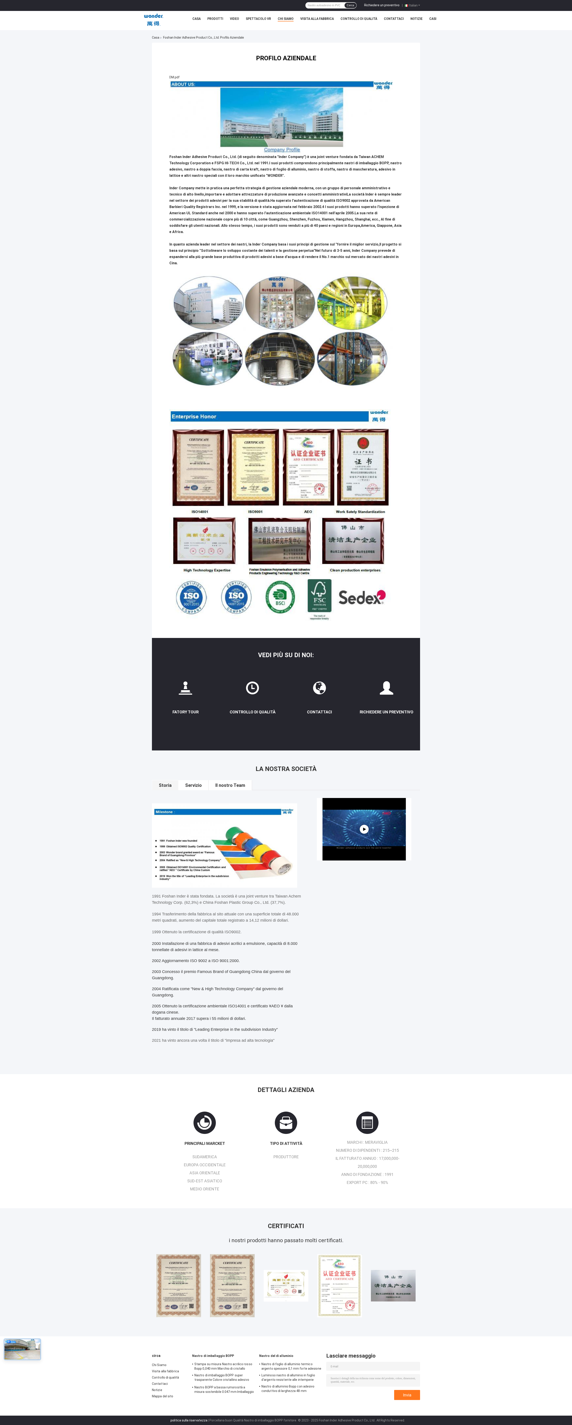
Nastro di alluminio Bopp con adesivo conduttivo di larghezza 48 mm (288, 1389)
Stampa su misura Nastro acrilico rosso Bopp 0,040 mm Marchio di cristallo (223, 1366)
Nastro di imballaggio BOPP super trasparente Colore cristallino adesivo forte (221, 1378)
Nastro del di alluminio (276, 1356)
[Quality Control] (252, 690)
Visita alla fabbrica (317, 19)
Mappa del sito (162, 1396)
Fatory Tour (185, 712)
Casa (196, 19)
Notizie (416, 19)
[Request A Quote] (386, 690)
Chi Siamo (286, 19)
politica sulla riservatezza (188, 1420)
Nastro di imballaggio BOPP (213, 1356)
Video (234, 19)
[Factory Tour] (185, 690)
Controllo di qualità (359, 19)
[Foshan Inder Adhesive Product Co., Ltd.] (153, 20)
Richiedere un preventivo (382, 5)
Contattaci (394, 19)
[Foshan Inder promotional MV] (364, 829)
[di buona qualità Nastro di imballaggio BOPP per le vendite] (178, 1285)
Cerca (350, 5)
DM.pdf (174, 77)
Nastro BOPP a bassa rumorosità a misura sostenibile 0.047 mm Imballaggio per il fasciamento (224, 1390)
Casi (432, 19)
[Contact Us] (319, 690)
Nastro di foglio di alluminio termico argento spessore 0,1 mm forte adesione (291, 1366)
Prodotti (215, 19)
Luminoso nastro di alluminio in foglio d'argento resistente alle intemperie (288, 1377)
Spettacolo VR (258, 19)
